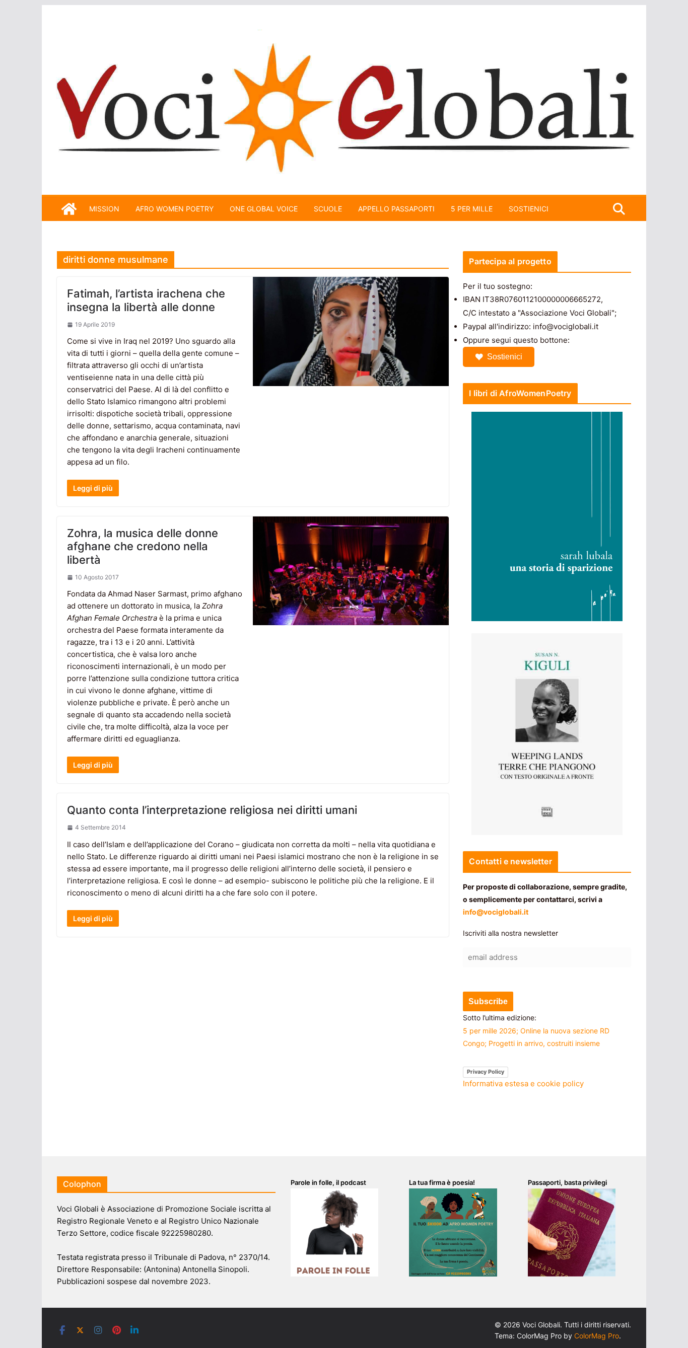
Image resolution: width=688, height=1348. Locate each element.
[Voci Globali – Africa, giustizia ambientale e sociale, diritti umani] (344, 35)
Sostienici (504, 356)
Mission (104, 208)
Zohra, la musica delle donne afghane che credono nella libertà (142, 546)
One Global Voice (264, 208)
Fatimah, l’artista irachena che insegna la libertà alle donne (146, 300)
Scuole (328, 208)
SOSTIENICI (528, 208)
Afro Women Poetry (174, 208)
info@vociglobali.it (495, 912)
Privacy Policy (485, 1071)
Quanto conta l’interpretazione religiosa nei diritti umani (212, 809)
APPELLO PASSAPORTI (396, 208)
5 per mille (472, 208)
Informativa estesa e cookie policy (523, 1083)
